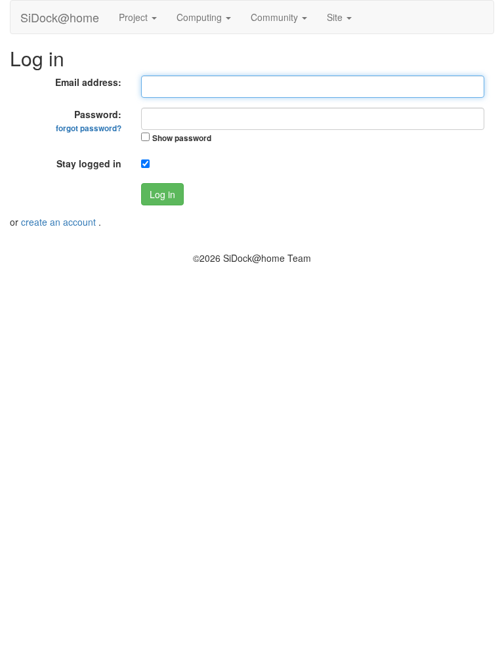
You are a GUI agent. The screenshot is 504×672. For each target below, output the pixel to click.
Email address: (88, 82)
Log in (162, 194)
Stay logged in (88, 163)
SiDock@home (59, 17)
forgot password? (88, 128)
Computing (200, 17)
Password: (88, 121)
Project (134, 17)
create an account (59, 221)
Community (276, 17)
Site (336, 17)
